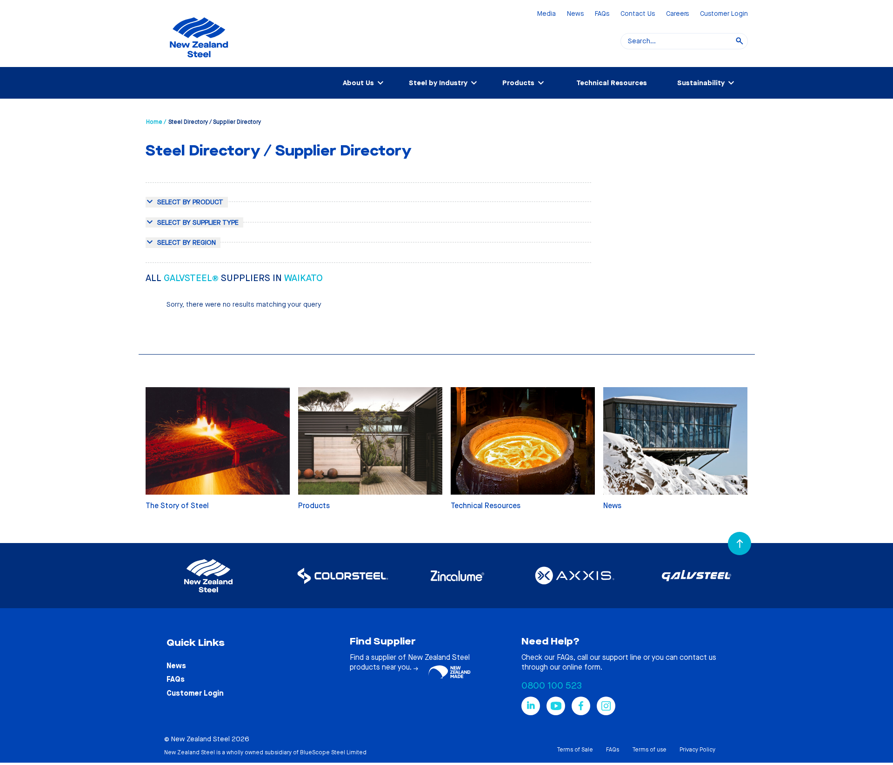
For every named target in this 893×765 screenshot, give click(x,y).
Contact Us (637, 14)
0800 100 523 (551, 685)
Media (546, 14)
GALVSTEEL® (192, 278)
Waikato (303, 278)
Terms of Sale (575, 749)
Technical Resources (611, 82)
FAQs (602, 14)
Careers (677, 14)
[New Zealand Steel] (199, 62)
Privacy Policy (697, 749)
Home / (156, 122)
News (575, 14)
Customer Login (724, 14)
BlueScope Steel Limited (333, 752)
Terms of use (649, 749)
